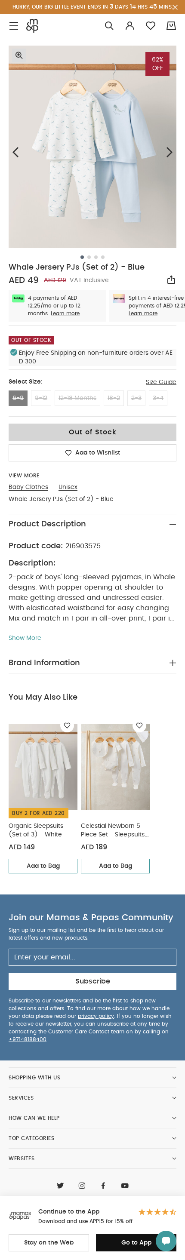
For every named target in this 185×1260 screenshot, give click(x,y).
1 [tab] (82, 257)
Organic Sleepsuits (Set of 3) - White (36, 830)
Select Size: (26, 382)
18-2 (114, 398)
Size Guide (161, 382)
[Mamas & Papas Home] (32, 26)
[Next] (169, 152)
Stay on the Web (49, 1243)
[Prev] (15, 152)
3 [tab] (96, 257)
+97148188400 (27, 1039)
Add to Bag (43, 866)
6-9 (18, 398)
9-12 (41, 398)
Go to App (136, 1243)
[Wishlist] (67, 725)
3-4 (158, 398)
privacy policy (96, 1016)
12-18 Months (77, 398)
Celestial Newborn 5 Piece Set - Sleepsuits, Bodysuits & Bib (113, 831)
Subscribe (92, 981)
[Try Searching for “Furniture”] (109, 26)
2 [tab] (89, 257)
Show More (25, 638)
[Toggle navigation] (14, 26)
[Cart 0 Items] (171, 25)
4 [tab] (103, 257)
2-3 (136, 398)
